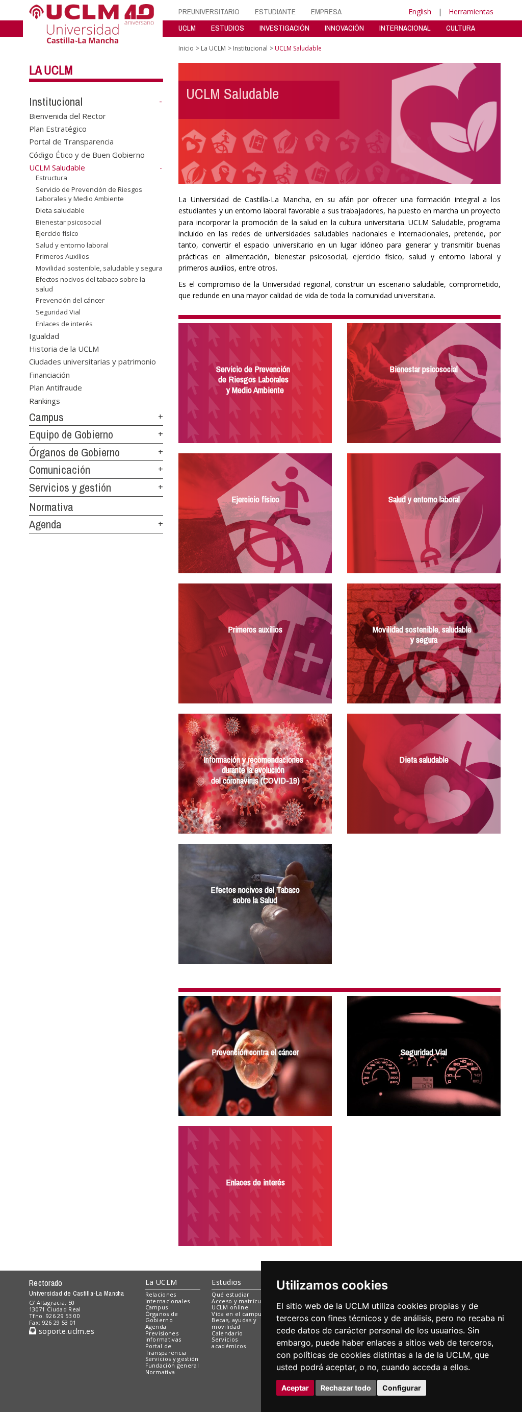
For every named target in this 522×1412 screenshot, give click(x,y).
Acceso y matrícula (239, 1301)
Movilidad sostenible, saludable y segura (99, 268)
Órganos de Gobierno (74, 452)
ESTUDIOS (227, 27)
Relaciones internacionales (167, 1298)
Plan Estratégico (58, 129)
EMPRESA (326, 11)
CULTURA (460, 27)
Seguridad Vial (58, 312)
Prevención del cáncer (70, 300)
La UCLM (51, 70)
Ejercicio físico (57, 233)
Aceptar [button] (295, 1387)
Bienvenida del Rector (67, 115)
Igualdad (44, 335)
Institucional (56, 101)
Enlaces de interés (64, 323)
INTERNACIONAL (405, 27)
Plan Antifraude (55, 387)
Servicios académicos (229, 1342)
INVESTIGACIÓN (284, 27)
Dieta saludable (60, 210)
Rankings (44, 400)
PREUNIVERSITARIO (209, 11)
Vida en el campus (238, 1314)
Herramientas (471, 11)
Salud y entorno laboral (72, 245)
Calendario (227, 1333)
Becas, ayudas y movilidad (234, 1323)
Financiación (49, 374)
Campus (46, 417)
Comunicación (59, 469)
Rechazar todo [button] (346, 1387)
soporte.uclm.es (65, 1331)
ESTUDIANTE (275, 11)
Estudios (226, 1282)
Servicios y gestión (70, 487)
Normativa (51, 507)
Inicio (186, 48)
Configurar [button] (401, 1387)
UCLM (187, 27)
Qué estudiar (230, 1294)
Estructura (51, 177)
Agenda (45, 524)
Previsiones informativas (163, 1336)
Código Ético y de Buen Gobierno (87, 154)
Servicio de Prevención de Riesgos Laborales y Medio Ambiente (89, 194)
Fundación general (172, 1365)
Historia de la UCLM (64, 348)
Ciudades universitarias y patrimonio (92, 361)
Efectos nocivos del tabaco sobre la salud (90, 284)
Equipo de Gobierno (71, 434)
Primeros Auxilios (62, 256)
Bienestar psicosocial (68, 221)
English (419, 11)
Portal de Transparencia (71, 141)
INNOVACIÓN (344, 27)
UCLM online (230, 1307)
